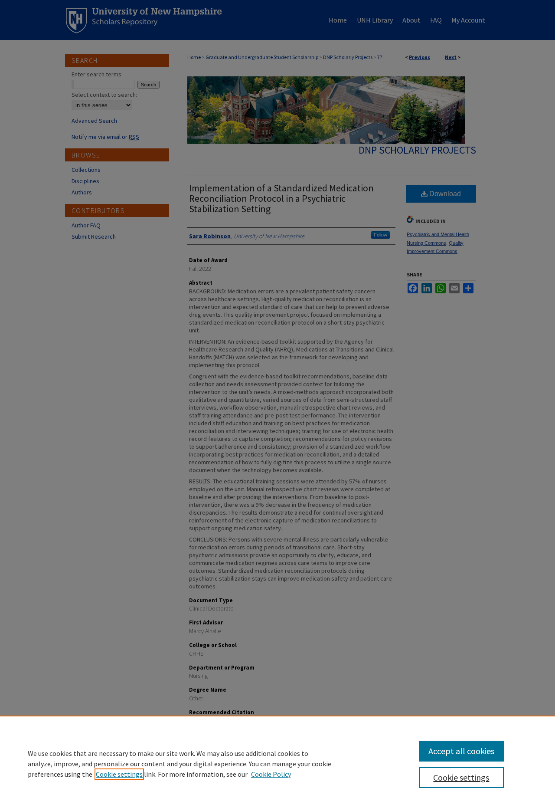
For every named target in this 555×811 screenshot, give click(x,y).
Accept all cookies (461, 750)
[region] (277, 763)
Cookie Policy (271, 774)
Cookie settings (119, 774)
